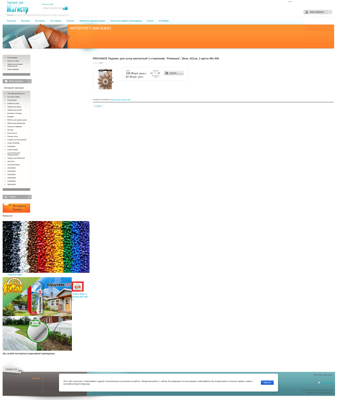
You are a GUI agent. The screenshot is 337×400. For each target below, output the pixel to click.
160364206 (11, 184)
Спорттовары (12, 150)
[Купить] (174, 73)
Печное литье (12, 136)
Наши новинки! (13, 69)
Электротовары (13, 165)
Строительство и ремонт (17, 140)
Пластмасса (12, 133)
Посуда (10, 130)
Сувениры (11, 146)
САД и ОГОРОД (13, 143)
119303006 (11, 175)
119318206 (11, 168)
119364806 (11, 181)
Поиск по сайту (13, 61)
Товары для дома (14, 107)
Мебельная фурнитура (16, 123)
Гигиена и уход (13, 103)
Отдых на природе (14, 126)
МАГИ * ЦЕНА (78, 294)
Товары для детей (14, 110)
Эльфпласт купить (14, 274)
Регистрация (12, 58)
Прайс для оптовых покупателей (15, 65)
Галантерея (12, 100)
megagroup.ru (326, 392)
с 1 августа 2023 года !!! (80, 296)
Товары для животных (16, 158)
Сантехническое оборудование (13, 154)
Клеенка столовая (14, 113)
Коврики (10, 117)
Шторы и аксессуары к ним (120, 99)
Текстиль (10, 161)
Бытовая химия (13, 97)
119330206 (11, 171)
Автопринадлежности (15, 93)
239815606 (11, 178)
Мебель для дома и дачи (17, 120)
